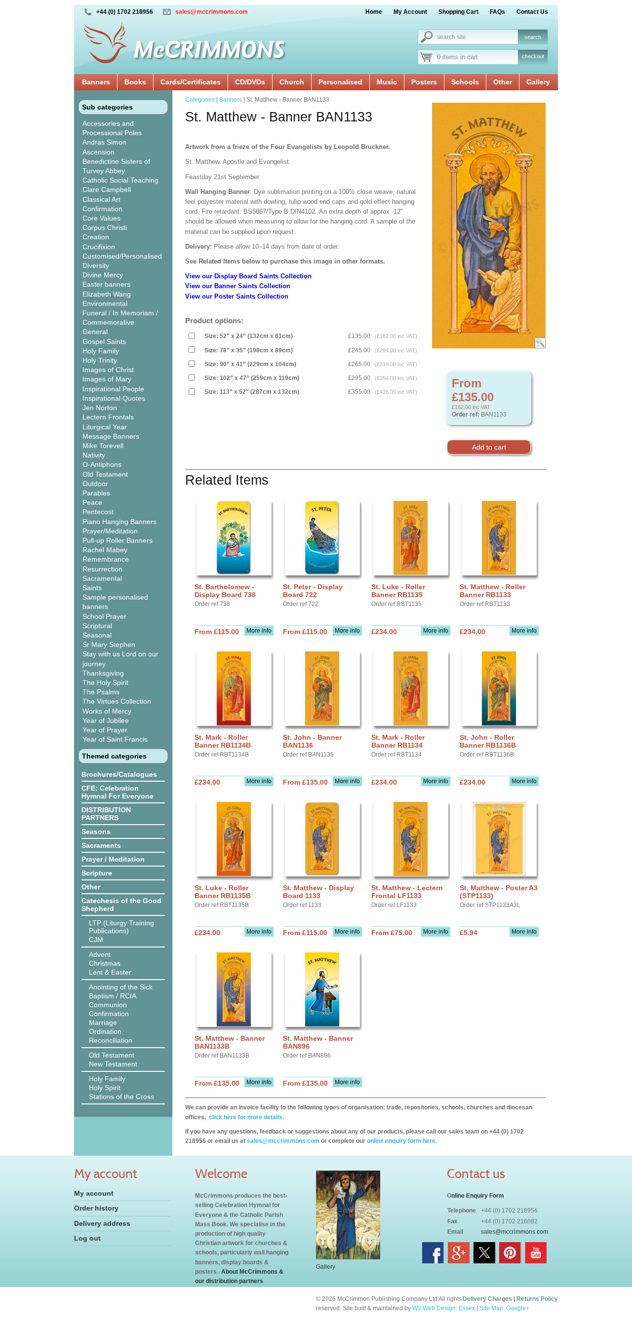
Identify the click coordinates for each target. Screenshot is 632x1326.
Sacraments (101, 845)
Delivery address (102, 1223)
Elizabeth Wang (106, 294)
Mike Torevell (102, 446)
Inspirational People (113, 389)
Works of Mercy (106, 711)
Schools (465, 82)
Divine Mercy (102, 275)
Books (135, 82)
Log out (87, 1238)
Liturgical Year (104, 427)
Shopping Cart (458, 11)
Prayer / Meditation (113, 859)
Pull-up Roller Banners (117, 540)
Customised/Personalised (122, 256)
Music (387, 82)
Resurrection (102, 569)
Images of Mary (106, 379)
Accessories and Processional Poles (112, 128)
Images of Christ (108, 370)
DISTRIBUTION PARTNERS (106, 814)
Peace (92, 502)
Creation (95, 237)
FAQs (497, 11)
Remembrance (105, 559)
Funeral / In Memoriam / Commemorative (120, 317)
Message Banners (110, 436)
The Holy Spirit (105, 682)
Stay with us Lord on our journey (120, 658)
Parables (96, 493)
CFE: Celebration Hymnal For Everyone (117, 792)
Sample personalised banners (115, 601)
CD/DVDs (250, 82)
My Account (410, 11)
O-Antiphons (101, 464)
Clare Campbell (106, 189)
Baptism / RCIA (112, 996)
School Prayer (104, 616)
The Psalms (100, 692)
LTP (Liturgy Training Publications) (121, 927)
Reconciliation (110, 1040)
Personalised (340, 82)
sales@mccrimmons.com (211, 11)
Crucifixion (98, 247)
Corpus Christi (104, 227)
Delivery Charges (487, 1298)
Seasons (96, 831)
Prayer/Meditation (110, 531)
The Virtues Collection (116, 701)
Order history (96, 1208)
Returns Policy (537, 1298)
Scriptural (97, 626)
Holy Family (100, 351)
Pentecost (98, 512)
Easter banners (106, 284)
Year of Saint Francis (115, 739)
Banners (96, 82)
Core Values (101, 218)
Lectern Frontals (108, 417)
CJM (96, 940)
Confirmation (102, 209)
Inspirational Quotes (113, 398)
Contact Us (532, 11)
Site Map (491, 1308)
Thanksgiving (103, 673)
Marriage (103, 1022)
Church (291, 82)
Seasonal (97, 635)
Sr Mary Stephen (108, 644)
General (95, 332)
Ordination (105, 1031)
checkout (533, 56)
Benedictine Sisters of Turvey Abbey (116, 166)
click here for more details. (245, 1117)
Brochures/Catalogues (119, 774)
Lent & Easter (110, 972)
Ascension (98, 152)
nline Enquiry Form (477, 1195)
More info (259, 630)
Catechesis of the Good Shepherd (121, 904)
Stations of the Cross (121, 1096)
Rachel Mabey (104, 550)
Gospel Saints (104, 341)
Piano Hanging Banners (119, 522)
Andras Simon (104, 142)
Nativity (93, 455)
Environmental (104, 303)
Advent (100, 954)
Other (502, 82)
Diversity (95, 265)
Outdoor (95, 484)
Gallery (538, 82)
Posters (424, 82)
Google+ (517, 1308)
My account (94, 1193)
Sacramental (102, 578)
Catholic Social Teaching (120, 180)
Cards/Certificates (190, 82)
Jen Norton (99, 408)
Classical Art (101, 199)
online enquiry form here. (402, 1140)
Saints (92, 588)
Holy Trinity (99, 360)
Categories (200, 99)
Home (373, 11)
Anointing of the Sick (121, 987)
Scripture (96, 873)
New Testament (113, 1064)
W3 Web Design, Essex (443, 1308)
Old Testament (105, 474)
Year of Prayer (104, 730)
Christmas (104, 963)
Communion (108, 1005)
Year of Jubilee (105, 720)
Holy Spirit (104, 1088)
